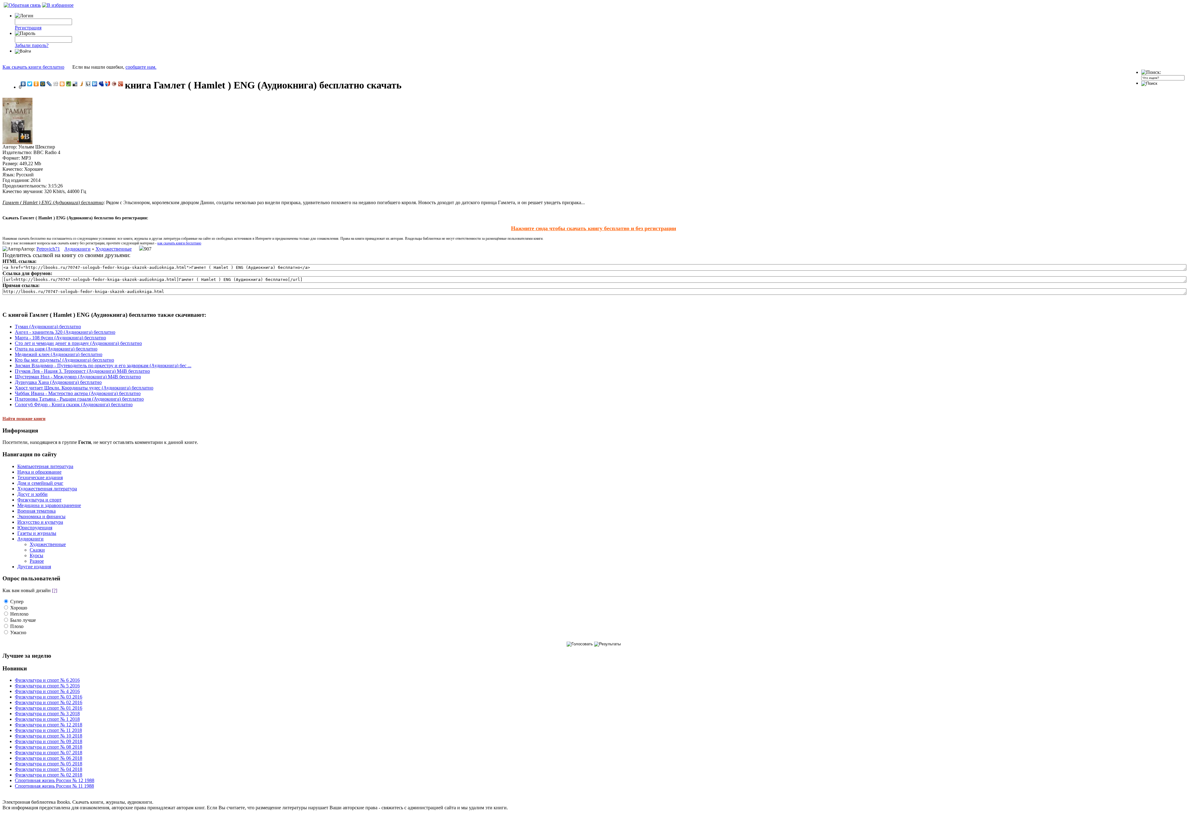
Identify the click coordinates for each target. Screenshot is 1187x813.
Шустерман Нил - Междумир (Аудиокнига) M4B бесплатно (78, 376)
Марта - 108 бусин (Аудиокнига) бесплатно (60, 337)
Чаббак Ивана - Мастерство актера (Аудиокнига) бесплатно (78, 393)
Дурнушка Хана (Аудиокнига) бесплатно (58, 382)
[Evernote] (69, 84)
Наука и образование (39, 472)
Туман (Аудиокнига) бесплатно (48, 326)
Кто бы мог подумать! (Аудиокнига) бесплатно (64, 360)
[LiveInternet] (88, 84)
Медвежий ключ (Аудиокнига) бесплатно (58, 354)
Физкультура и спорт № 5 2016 (47, 685)
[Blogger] (62, 84)
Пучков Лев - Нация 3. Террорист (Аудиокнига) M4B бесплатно (82, 371)
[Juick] (82, 84)
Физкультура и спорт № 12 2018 (48, 724)
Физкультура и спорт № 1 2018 (47, 719)
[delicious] (75, 84)
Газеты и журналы (36, 533)
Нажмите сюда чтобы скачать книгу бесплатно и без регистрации (593, 228)
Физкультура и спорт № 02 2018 (48, 774)
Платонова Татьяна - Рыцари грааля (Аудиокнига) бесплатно (79, 399)
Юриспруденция (34, 527)
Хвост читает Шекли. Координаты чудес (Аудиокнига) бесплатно (84, 387)
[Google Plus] (120, 84)
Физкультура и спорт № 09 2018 (48, 741)
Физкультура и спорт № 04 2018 (48, 769)
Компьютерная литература (45, 466)
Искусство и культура (40, 522)
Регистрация (28, 27)
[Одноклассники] (36, 84)
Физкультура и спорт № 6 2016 (47, 680)
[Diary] (114, 84)
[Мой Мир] (43, 84)
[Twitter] (30, 84)
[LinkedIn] (94, 84)
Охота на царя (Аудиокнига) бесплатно (56, 348)
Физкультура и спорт (39, 499)
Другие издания (34, 566)
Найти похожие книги (23, 418)
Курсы (36, 555)
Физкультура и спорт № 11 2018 (48, 730)
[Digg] (56, 84)
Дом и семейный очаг (40, 483)
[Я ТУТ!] (107, 84)
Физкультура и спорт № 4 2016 (47, 691)
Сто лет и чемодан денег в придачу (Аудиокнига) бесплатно (78, 343)
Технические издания (40, 477)
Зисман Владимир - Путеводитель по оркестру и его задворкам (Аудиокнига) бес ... (103, 365)
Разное (37, 561)
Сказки (37, 550)
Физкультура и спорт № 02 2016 (48, 702)
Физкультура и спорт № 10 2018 (48, 735)
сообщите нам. (141, 67)
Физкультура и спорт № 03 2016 (48, 696)
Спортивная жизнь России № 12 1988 (54, 780)
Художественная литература (47, 488)
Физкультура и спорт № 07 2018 (48, 752)
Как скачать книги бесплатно (33, 67)
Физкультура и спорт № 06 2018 (48, 758)
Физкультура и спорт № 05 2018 (48, 763)
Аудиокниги (77, 249)
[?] (54, 590)
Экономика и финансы (41, 516)
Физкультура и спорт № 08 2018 (48, 747)
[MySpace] (101, 84)
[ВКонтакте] (23, 84)
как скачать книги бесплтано (179, 243)
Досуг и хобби (32, 494)
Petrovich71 (48, 249)
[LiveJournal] (49, 84)
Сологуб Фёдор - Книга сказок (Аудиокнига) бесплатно (74, 404)
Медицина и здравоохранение (49, 505)
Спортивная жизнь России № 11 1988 (54, 786)
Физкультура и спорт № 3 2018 (47, 713)
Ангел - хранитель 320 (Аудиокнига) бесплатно (65, 332)
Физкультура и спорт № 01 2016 (48, 708)
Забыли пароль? (32, 45)
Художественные (114, 249)
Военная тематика (36, 511)
